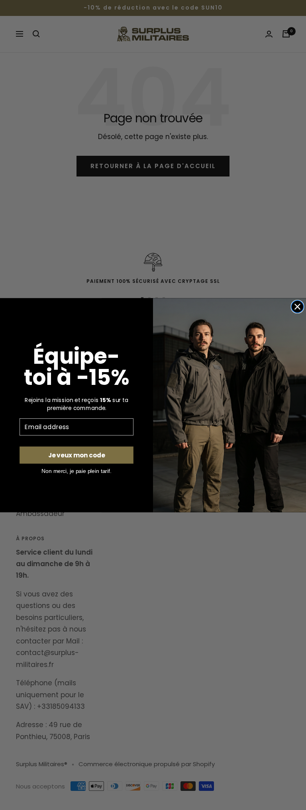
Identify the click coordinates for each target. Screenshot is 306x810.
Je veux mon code (76, 455)
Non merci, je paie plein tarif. (76, 470)
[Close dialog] (297, 306)
